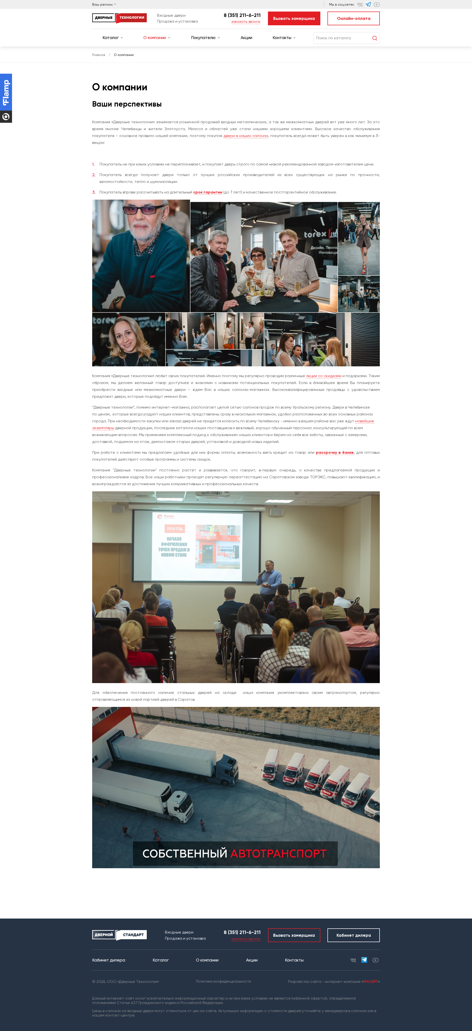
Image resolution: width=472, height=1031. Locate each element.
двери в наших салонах (245, 135)
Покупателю (203, 37)
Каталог (110, 37)
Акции (246, 37)
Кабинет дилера (354, 935)
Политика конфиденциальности (223, 981)
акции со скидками (323, 375)
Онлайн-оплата (353, 18)
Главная (98, 55)
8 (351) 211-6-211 (242, 15)
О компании (154, 37)
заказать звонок (246, 21)
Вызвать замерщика (294, 18)
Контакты (282, 37)
